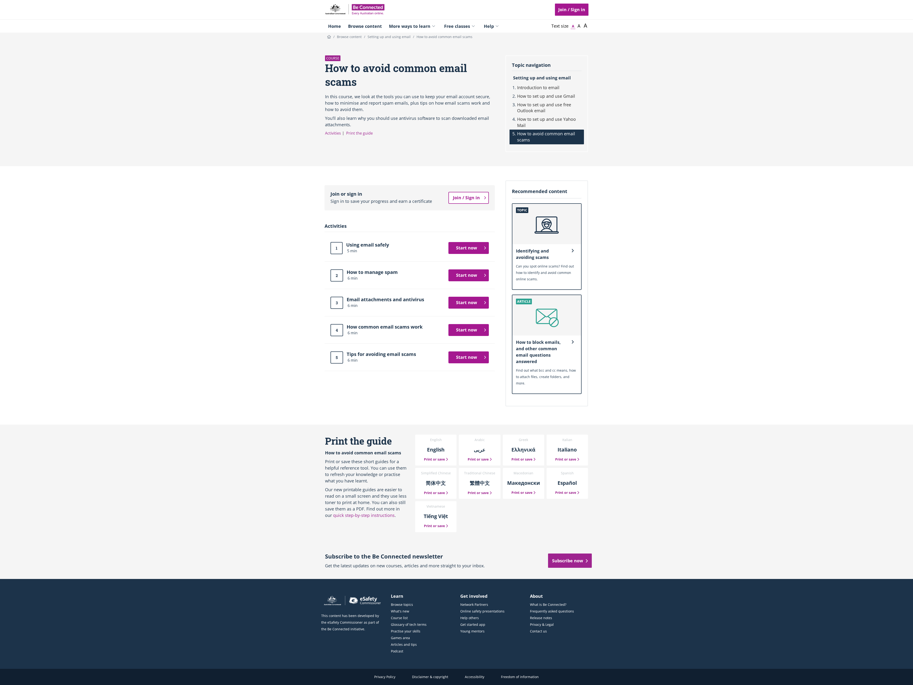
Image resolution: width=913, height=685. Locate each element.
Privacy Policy (384, 677)
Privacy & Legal (542, 624)
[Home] (329, 36)
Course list (399, 618)
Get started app (472, 624)
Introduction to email (538, 87)
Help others (469, 618)
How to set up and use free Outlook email (544, 108)
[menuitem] (335, 26)
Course (332, 58)
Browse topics (402, 604)
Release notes (541, 618)
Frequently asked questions (552, 611)
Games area (400, 638)
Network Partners (474, 604)
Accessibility (474, 677)
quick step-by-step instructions (364, 515)
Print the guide (359, 133)
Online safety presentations (482, 611)
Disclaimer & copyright (430, 677)
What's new (400, 611)
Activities (333, 133)
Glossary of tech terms (409, 624)
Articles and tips (404, 644)
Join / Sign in (571, 9)
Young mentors (472, 631)
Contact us (538, 631)
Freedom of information (520, 677)
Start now (466, 248)
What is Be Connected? (548, 604)
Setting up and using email (542, 78)
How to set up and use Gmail (546, 96)
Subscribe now (567, 561)
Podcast (397, 651)
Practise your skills (405, 631)
